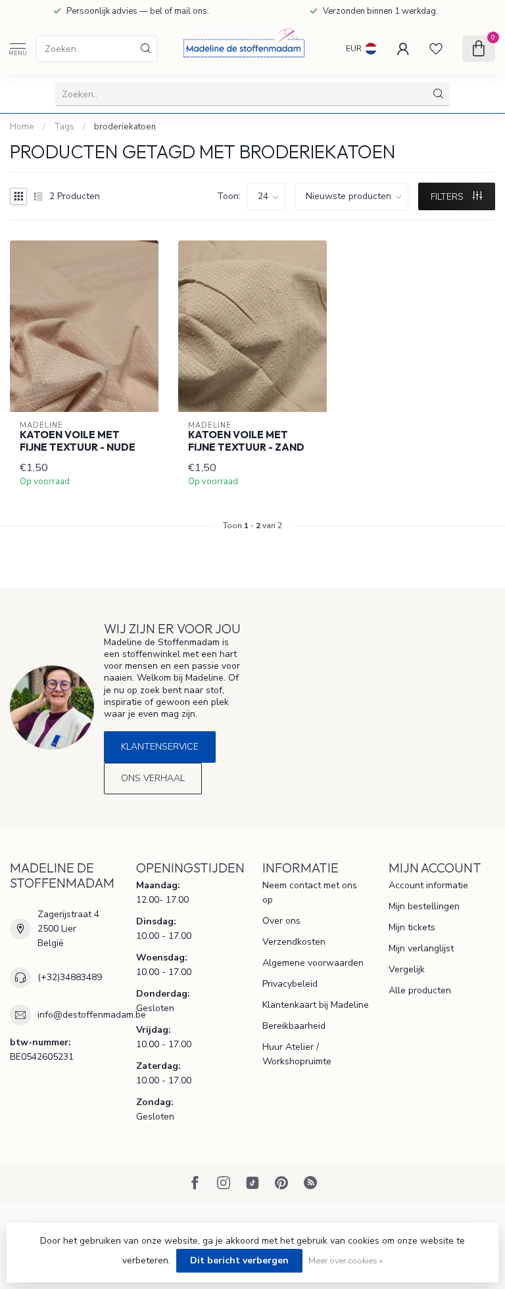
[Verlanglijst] (436, 48)
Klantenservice (160, 746)
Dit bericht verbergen (239, 1260)
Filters (448, 197)
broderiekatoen (125, 127)
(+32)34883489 (69, 977)
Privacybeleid (290, 984)
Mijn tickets (412, 927)
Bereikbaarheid (293, 1026)
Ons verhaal (153, 778)
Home (22, 127)
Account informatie (428, 885)
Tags (64, 127)
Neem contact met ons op (309, 892)
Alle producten (420, 990)
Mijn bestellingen (424, 906)
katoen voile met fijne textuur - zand (246, 441)
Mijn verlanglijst (421, 948)
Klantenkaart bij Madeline (315, 1005)
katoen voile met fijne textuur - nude (77, 441)
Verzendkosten (293, 942)
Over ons (281, 921)
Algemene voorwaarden (313, 963)
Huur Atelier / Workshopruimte (296, 1054)
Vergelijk (407, 969)
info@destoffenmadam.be (91, 1014)
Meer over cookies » (345, 1260)
